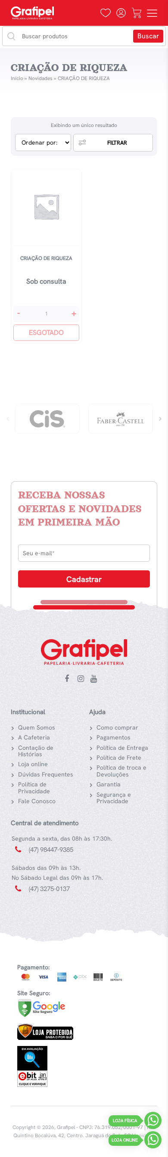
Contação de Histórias (35, 751)
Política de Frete (118, 757)
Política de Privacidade (34, 787)
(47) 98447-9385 (51, 849)
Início (17, 78)
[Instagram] (83, 679)
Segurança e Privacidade (113, 798)
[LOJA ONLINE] (153, 1141)
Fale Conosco (37, 801)
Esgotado (46, 332)
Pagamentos (113, 737)
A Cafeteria (34, 737)
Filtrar (117, 142)
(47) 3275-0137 (49, 889)
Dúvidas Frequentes (45, 774)
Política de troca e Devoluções (121, 771)
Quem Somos (36, 727)
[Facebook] (70, 679)
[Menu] (152, 13)
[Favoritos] (105, 13)
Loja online (33, 764)
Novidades (40, 78)
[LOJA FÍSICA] (153, 1122)
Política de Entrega (122, 748)
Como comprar (117, 727)
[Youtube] (95, 679)
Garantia (108, 784)
